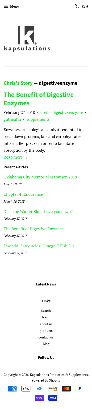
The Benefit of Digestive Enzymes (39, 99)
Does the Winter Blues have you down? (38, 211)
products (46, 330)
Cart (84, 6)
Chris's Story (18, 83)
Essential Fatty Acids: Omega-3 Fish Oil (39, 246)
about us (46, 324)
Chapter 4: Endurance (23, 194)
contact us (46, 337)
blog (46, 344)
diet (43, 112)
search (46, 310)
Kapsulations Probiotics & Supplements (59, 374)
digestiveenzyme (68, 112)
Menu (14, 6)
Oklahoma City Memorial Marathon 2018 (40, 177)
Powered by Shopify (46, 380)
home (46, 317)
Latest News (46, 284)
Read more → (16, 157)
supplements (38, 119)
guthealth (12, 119)
